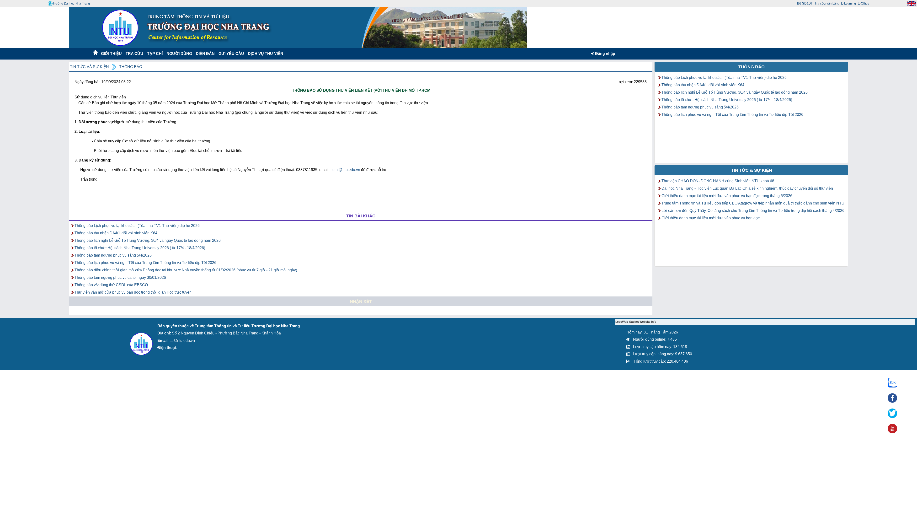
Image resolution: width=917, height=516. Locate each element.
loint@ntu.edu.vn (345, 170)
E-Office (863, 3)
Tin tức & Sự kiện (751, 170)
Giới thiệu (111, 54)
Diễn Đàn (205, 54)
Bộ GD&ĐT (805, 3)
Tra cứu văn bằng (827, 3)
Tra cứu (134, 54)
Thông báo (130, 67)
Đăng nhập (604, 54)
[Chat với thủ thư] (892, 382)
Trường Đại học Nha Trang (71, 3)
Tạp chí (155, 54)
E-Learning (848, 3)
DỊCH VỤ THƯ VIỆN (264, 54)
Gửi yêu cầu (231, 54)
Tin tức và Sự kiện (89, 67)
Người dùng (178, 54)
